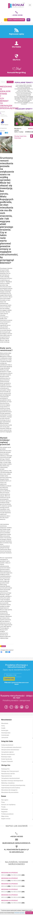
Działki (3, 728)
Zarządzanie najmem (7, 752)
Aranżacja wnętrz (6, 757)
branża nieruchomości (25, 86)
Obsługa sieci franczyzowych (10, 771)
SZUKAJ (9, 81)
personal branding (26, 94)
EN (28, 20)
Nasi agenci (4, 800)
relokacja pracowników (22, 95)
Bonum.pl (16, 6)
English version (5, 818)
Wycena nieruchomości (8, 754)
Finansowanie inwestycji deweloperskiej (13, 785)
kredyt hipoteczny (28, 89)
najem (29, 91)
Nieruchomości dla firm (8, 773)
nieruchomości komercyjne (21, 92)
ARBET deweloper (27, 85)
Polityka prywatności (7, 814)
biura (17, 86)
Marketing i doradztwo (8, 783)
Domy (3, 726)
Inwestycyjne (5, 735)
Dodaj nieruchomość (7, 745)
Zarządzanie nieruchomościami (10, 778)
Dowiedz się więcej (19, 912)
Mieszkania (4, 723)
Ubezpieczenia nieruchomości (10, 749)
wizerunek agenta (26, 100)
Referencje (4, 809)
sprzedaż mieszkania (26, 96)
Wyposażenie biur (6, 776)
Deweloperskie (5, 733)
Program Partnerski (7, 761)
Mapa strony (5, 816)
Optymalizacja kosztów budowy (10, 787)
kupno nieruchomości (23, 91)
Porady (3, 807)
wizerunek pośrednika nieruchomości (22, 102)
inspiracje (27, 87)
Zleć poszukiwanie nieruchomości (11, 747)
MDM (25, 91)
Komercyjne (4, 730)
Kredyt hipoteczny (6, 759)
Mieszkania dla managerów (9, 790)
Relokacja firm (5, 769)
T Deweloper (24, 99)
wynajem (25, 103)
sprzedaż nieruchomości (21, 97)
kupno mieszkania (22, 90)
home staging (19, 85)
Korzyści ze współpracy (8, 804)
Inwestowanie (18, 89)
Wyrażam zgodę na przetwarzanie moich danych (17, 683)
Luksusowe (4, 737)
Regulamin (4, 811)
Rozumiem (29, 912)
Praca (3, 802)
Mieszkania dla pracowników (9, 792)
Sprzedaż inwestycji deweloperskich (12, 780)
